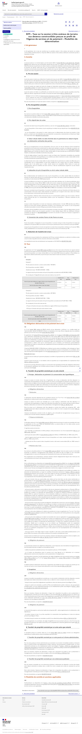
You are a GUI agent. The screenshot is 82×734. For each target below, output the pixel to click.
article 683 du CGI (29, 88)
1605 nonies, (27, 432)
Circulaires (44, 704)
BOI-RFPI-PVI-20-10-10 (63, 101)
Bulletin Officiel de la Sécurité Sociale (49, 702)
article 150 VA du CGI (69, 79)
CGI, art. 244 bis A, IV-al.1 (31, 362)
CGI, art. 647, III (66, 566)
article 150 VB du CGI (62, 126)
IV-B (34, 367)
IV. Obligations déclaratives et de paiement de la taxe (12, 40)
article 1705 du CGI (49, 558)
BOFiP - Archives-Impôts (42, 10)
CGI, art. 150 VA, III (65, 93)
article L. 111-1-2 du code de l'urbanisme (59, 491)
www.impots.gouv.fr (52, 351)
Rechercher (46, 14)
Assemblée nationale (45, 700)
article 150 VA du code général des (66, 63)
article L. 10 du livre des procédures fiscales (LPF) (57, 683)
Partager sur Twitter (69, 25)
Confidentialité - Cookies (34, 729)
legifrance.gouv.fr (64, 723)
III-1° (33, 432)
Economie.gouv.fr (45, 710)
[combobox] (24, 14)
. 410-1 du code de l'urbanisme (70, 482)
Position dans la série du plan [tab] (10, 25)
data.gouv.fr (73, 723)
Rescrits (33, 10)
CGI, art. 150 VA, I (72, 83)
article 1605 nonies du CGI (51, 114)
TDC (21, 17)
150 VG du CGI (55, 97)
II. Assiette (6, 36)
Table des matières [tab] (8, 22)
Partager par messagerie (76, 25)
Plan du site (25, 729)
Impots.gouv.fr (44, 712)
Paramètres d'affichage (46, 729)
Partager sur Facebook (66, 25)
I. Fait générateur (8, 34)
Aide (3, 700)
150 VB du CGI (46, 97)
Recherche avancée (58, 14)
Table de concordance (26, 702)
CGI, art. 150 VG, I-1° (66, 405)
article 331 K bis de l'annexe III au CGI (43, 335)
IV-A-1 (60, 468)
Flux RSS (23, 700)
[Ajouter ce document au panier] (69, 22)
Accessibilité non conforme (8, 729)
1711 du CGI (75, 558)
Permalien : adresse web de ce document (73, 22)
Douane (43, 706)
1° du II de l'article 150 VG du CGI (51, 597)
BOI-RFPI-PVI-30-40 (47, 602)
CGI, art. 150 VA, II (42, 89)
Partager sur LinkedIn (73, 25)
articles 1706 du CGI (64, 558)
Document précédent (29, 31)
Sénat (43, 714)
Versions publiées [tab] (7, 28)
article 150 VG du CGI (47, 332)
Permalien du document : (28, 690)
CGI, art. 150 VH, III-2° (69, 618)
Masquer (7, 31)
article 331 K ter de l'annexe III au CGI (54, 463)
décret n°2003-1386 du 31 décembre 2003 (70, 96)
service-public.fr (53, 723)
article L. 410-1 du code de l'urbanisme (54, 505)
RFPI (17, 17)
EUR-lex (43, 708)
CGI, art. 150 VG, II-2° (63, 671)
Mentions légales (18, 729)
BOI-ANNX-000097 (42, 212)
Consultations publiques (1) (24, 10)
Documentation (25, 704)
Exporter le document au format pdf (66, 22)
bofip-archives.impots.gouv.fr (27, 706)
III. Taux (5, 37)
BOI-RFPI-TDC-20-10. (66, 241)
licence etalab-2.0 (28, 732)
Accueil (4, 10)
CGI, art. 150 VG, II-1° (63, 653)
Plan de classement (12, 10)
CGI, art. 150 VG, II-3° (63, 594)
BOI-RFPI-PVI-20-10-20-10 (42, 135)
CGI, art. (76, 430)
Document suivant (73, 31)
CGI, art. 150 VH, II (29, 559)
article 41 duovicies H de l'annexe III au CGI (49, 96)
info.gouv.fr (44, 723)
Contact (4, 702)
